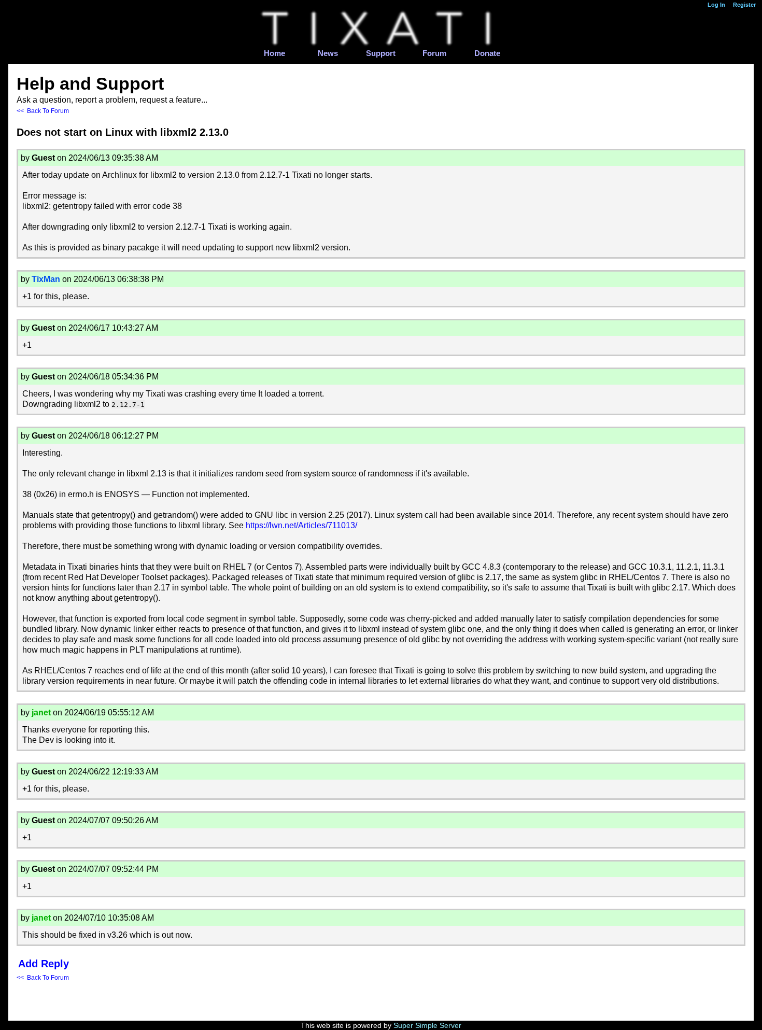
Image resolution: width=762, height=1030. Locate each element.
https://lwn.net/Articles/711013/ (301, 525)
